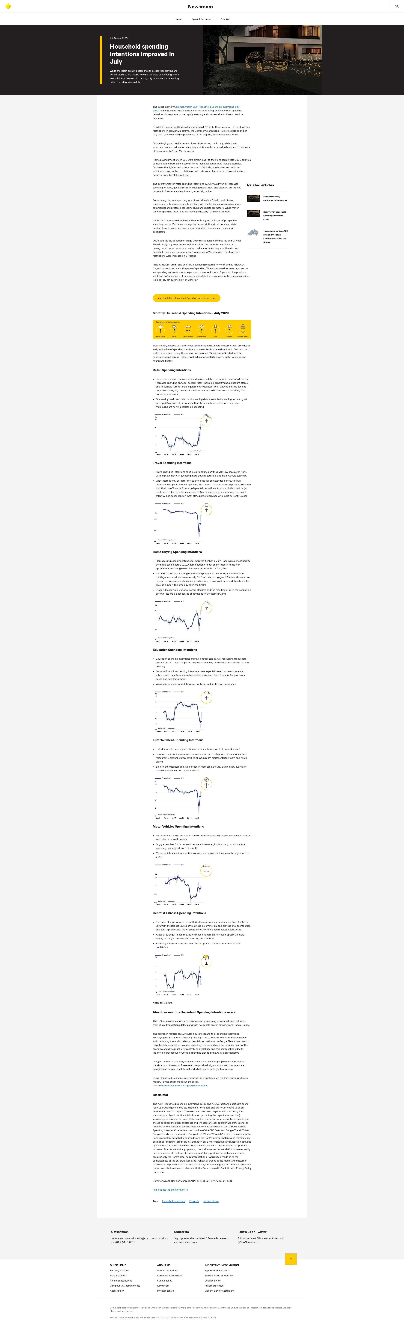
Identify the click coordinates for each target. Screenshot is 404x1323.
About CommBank (167, 1270)
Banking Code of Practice (219, 1275)
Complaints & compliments (125, 1285)
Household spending (173, 1200)
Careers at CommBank (169, 1275)
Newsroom (200, 6)
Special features (201, 18)
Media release (211, 1200)
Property (194, 1200)
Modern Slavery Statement (219, 1290)
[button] (397, 6)
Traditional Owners (149, 1307)
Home (178, 18)
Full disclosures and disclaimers (170, 1189)
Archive (225, 18)
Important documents (217, 1270)
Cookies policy (212, 1280)
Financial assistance (121, 1280)
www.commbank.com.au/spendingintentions (182, 1085)
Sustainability (164, 1280)
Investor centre (165, 1290)
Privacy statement (214, 1285)
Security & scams (119, 1270)
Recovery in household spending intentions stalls (274, 215)
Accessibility (117, 1290)
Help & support (118, 1275)
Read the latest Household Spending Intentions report (187, 297)
